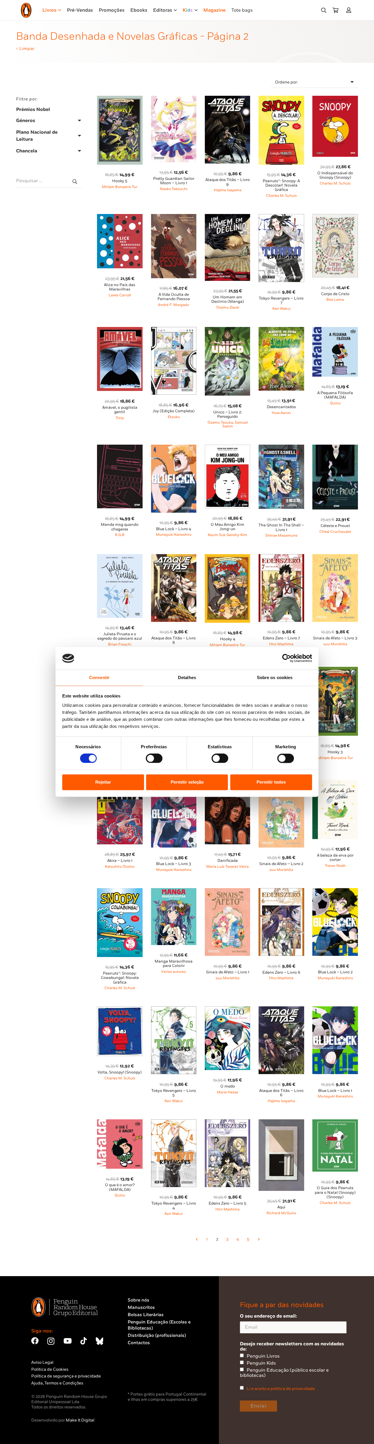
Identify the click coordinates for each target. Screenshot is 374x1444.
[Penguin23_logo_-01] (26, 10)
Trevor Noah (335, 866)
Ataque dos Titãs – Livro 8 (173, 640)
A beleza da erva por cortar (335, 857)
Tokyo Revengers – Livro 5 (173, 1092)
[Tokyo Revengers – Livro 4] (174, 1123)
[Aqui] (281, 1123)
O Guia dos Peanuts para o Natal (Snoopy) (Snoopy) (335, 1192)
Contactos (139, 1343)
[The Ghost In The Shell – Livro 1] (281, 448)
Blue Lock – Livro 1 (335, 1090)
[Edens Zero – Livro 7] (281, 557)
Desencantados (281, 407)
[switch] (154, 758)
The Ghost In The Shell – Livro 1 (281, 527)
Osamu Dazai (227, 307)
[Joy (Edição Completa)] (174, 330)
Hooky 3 (335, 752)
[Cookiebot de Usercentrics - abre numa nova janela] (286, 658)
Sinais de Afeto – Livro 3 (335, 638)
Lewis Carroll (120, 295)
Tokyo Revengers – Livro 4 (173, 1205)
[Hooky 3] (335, 670)
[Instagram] (50, 1341)
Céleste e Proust (335, 525)
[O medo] (227, 1010)
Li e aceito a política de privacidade (281, 1388)
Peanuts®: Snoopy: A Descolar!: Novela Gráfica (281, 185)
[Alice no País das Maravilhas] (120, 217)
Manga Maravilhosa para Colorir (174, 963)
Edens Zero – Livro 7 (281, 638)
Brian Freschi (119, 644)
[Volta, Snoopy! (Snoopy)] (120, 1010)
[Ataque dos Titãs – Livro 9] (227, 99)
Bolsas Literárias (146, 1315)
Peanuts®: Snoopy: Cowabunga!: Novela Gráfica (120, 978)
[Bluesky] (99, 1340)
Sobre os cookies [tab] (275, 677)
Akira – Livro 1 (119, 860)
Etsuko (174, 417)
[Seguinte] (258, 1239)
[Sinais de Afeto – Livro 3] (335, 557)
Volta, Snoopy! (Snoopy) (120, 1072)
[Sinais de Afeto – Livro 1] (227, 891)
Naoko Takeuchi (173, 189)
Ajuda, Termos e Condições (57, 1383)
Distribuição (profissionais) (157, 1335)
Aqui (281, 1207)
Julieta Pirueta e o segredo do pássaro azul (119, 636)
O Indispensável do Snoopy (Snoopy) (335, 175)
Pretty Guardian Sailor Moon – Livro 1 (173, 180)
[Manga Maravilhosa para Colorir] (174, 891)
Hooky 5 (119, 181)
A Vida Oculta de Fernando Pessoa (173, 296)
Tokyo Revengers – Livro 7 (281, 300)
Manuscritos (141, 1307)
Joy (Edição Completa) (174, 411)
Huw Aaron (281, 413)
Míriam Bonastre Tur (119, 187)
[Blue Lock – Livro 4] (174, 448)
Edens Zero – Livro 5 (227, 1203)
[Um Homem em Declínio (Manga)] (227, 217)
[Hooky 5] (120, 99)
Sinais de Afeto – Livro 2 (281, 864)
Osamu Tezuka (220, 422)
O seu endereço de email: (268, 1316)
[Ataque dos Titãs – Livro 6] (281, 1010)
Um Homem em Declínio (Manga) (227, 299)
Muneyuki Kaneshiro (173, 535)
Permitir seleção (187, 782)
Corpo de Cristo (335, 294)
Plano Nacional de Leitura (37, 135)
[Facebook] (35, 1340)
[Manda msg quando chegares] (120, 448)
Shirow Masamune (281, 535)
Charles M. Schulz (281, 196)
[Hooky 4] (227, 557)
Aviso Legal (42, 1362)
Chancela (26, 151)
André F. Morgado (173, 305)
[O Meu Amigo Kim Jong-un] (227, 448)
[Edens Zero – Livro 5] (227, 1123)
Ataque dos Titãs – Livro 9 (227, 182)
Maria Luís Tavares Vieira (227, 866)
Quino (335, 403)
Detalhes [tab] (187, 677)
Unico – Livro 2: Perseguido (227, 414)
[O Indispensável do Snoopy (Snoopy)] (335, 99)
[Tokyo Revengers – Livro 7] (281, 217)
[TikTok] (83, 1340)
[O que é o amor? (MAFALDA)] (120, 1123)
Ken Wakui (281, 309)
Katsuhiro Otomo (119, 866)
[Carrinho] (335, 10)
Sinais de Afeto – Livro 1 (227, 972)
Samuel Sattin (235, 424)
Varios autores (173, 972)
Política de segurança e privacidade (66, 1376)
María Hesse (227, 1092)
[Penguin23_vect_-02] (145, 1375)
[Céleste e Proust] (335, 448)
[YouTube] (67, 1340)
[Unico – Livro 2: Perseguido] (227, 330)
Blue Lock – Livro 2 (335, 972)
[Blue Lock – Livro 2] (335, 891)
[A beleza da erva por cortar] (335, 783)
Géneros (25, 120)
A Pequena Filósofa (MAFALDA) (335, 395)
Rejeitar (103, 782)
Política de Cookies (49, 1369)
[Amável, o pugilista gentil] (120, 330)
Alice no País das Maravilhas (119, 287)
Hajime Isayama (227, 190)
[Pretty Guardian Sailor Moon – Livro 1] (174, 99)
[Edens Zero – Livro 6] (281, 891)
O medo (227, 1086)
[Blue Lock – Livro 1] (335, 1010)
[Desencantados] (281, 330)
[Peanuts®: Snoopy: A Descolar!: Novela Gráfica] (281, 99)
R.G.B (119, 535)
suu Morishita (335, 644)
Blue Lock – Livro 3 (173, 864)
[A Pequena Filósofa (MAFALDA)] (335, 330)
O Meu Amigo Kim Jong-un (227, 526)
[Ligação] (350, 10)
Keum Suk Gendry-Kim (227, 535)
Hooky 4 (227, 639)
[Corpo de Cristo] (335, 217)
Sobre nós (138, 1300)
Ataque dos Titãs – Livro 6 (281, 1092)
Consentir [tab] (99, 677)
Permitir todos (271, 782)
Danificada (227, 860)
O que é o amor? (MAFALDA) (120, 1187)
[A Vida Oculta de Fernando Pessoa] (174, 217)
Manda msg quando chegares (119, 526)
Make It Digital (80, 1420)
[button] (324, 10)
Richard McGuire (281, 1213)
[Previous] (197, 1239)
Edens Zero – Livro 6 (281, 972)
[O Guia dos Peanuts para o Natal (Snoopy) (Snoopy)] (335, 1123)
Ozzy (120, 418)
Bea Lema (335, 300)
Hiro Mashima (281, 644)
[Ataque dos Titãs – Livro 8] (174, 557)
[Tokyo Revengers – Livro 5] (174, 1010)
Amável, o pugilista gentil (119, 409)
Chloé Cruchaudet (335, 532)
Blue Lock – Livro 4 (173, 529)
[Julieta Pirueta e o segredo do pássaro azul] (120, 557)
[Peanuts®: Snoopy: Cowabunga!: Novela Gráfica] (120, 891)
